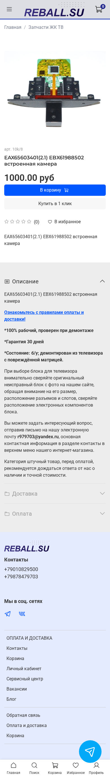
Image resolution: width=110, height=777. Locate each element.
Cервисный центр (24, 678)
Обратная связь (23, 715)
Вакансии (16, 689)
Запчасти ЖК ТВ (45, 27)
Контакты (16, 648)
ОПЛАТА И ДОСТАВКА (29, 638)
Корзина (15, 658)
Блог (11, 699)
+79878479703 (21, 577)
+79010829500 (21, 569)
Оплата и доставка (26, 725)
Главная (12, 27)
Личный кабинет (23, 668)
